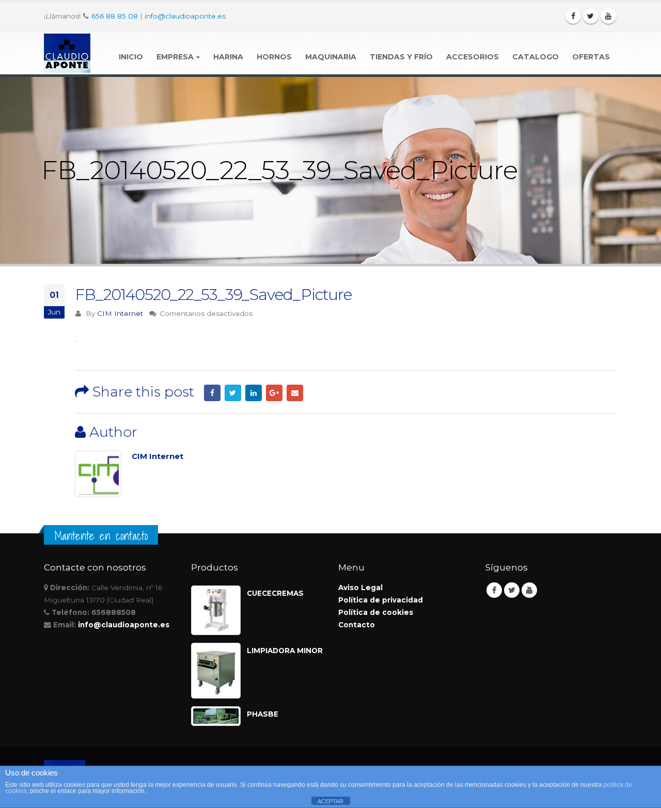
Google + (274, 393)
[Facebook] (573, 16)
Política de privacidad (380, 600)
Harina (228, 56)
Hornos (274, 56)
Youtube (529, 590)
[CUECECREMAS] (216, 610)
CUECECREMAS (275, 593)
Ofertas (591, 56)
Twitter (233, 393)
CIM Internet (120, 313)
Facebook (212, 393)
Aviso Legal (360, 587)
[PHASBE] (216, 716)
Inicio (131, 56)
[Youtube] (608, 16)
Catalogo (535, 56)
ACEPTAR (330, 801)
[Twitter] (591, 16)
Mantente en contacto (101, 536)
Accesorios (472, 56)
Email (295, 393)
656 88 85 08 (114, 16)
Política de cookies (375, 612)
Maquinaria (330, 56)
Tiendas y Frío (401, 56)
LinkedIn (253, 393)
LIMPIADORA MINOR (285, 650)
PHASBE (262, 714)
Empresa (175, 56)
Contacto (356, 625)
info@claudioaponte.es (185, 16)
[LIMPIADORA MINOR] (216, 671)
